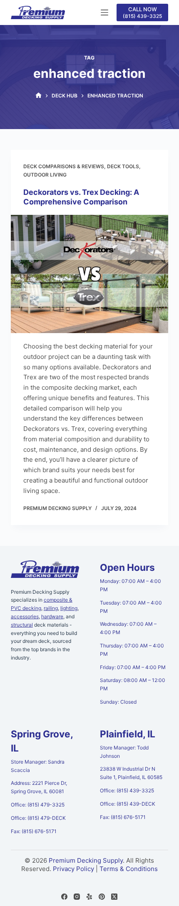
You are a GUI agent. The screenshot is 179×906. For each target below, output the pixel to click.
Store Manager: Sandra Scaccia (38, 766)
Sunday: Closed (118, 702)
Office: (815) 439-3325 (127, 790)
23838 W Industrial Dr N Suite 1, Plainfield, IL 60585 (131, 773)
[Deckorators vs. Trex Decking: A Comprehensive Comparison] (89, 274)
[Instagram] (77, 897)
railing (51, 608)
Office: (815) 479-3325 (38, 804)
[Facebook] (64, 897)
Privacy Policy (73, 869)
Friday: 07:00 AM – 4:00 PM (133, 667)
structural (22, 625)
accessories (25, 616)
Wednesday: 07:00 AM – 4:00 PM (128, 628)
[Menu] (104, 12)
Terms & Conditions (128, 869)
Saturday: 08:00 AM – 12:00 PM (132, 684)
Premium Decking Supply (86, 860)
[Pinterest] (102, 897)
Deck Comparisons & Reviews (63, 166)
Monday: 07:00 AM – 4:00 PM (130, 585)
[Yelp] (89, 897)
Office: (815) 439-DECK (127, 804)
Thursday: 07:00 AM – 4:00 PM (132, 649)
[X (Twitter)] (114, 897)
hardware (52, 616)
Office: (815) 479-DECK (38, 818)
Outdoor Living (45, 175)
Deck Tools (123, 166)
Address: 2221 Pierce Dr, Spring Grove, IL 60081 (39, 787)
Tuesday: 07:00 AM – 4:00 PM (131, 607)
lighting (68, 608)
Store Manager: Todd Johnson (124, 751)
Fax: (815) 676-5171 (34, 831)
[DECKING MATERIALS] (38, 95)
